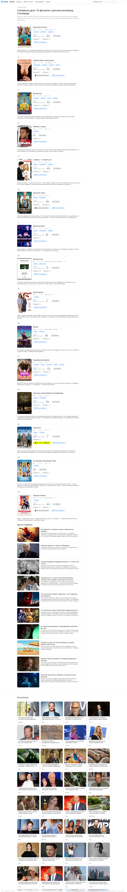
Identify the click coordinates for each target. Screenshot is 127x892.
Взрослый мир (39, 226)
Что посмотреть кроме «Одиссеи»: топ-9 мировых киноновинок (59, 595)
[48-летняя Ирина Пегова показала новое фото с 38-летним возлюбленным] (99, 830)
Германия (50, 62)
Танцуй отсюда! (39, 495)
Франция (46, 29)
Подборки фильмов (21, 7)
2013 (34, 228)
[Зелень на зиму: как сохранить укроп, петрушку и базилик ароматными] (99, 807)
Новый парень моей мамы (43, 60)
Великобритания (49, 329)
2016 (34, 95)
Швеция (60, 261)
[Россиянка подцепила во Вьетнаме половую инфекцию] (28, 713)
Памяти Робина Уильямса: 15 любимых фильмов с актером (59, 659)
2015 (34, 29)
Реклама (12, 890)
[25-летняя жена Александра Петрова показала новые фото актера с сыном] (75, 830)
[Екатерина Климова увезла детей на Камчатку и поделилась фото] (28, 854)
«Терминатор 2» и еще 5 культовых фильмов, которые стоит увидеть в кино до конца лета (57, 579)
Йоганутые (37, 93)
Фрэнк (35, 327)
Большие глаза (39, 193)
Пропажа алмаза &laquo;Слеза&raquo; (48, 393)
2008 (34, 62)
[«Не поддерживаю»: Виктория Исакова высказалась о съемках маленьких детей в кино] (28, 830)
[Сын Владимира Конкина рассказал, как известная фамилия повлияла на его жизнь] (52, 783)
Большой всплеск (40, 27)
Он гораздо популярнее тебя (44, 461)
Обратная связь (121, 890)
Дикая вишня (38, 292)
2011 (34, 162)
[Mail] (2, 2)
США (46, 62)
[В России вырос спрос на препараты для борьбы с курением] (52, 830)
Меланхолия (38, 259)
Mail (2, 890)
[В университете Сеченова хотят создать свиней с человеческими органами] (99, 760)
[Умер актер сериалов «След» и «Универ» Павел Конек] (52, 854)
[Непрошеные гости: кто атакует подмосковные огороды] (28, 807)
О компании (6, 890)
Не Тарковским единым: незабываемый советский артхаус (59, 627)
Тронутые (37, 428)
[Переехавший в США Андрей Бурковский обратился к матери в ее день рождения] (52, 713)
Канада (49, 294)
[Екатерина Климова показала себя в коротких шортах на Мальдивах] (75, 854)
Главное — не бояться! (42, 160)
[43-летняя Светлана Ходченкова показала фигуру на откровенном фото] (52, 807)
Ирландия (55, 329)
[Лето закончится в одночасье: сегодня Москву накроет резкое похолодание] (99, 877)
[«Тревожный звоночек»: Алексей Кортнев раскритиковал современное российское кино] (99, 783)
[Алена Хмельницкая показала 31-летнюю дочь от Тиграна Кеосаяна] (99, 854)
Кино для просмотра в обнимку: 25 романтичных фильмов (58, 676)
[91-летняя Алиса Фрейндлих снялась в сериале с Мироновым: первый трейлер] (52, 760)
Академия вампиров (41, 360)
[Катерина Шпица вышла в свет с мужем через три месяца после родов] (28, 783)
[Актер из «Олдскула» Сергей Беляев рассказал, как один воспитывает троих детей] (75, 760)
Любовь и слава (39, 127)
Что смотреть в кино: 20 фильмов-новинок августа (59, 610)
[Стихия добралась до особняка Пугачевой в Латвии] (75, 736)
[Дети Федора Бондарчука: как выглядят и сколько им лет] (75, 713)
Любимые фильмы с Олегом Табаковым (55, 545)
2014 (34, 195)
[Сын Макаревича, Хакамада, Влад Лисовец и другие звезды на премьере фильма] (99, 713)
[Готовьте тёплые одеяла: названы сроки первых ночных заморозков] (75, 783)
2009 (34, 294)
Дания (56, 261)
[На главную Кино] (5, 2)
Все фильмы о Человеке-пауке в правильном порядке (57, 530)
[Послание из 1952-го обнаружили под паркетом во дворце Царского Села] (52, 736)
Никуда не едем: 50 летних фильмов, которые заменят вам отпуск (57, 643)
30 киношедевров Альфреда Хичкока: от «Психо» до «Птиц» (60, 562)
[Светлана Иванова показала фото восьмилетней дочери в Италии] (28, 877)
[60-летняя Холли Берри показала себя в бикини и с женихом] (75, 877)
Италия (51, 29)
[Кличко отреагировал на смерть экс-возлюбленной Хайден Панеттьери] (75, 807)
